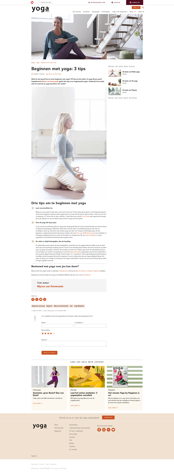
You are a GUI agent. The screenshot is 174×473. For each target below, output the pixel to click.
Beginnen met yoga (38, 306)
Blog (38, 62)
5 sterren (54, 333)
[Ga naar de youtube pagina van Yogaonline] (113, 430)
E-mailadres (79, 322)
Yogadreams (63, 271)
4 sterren (51, 333)
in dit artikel (86, 216)
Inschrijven (108, 417)
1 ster (43, 333)
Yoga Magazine (79, 306)
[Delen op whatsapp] (44, 299)
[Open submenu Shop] (135, 11)
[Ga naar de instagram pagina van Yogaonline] (104, 430)
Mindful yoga (88, 233)
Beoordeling (46, 330)
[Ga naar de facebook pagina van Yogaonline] (99, 430)
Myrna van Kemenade (54, 74)
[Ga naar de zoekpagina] (143, 7)
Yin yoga (79, 233)
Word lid (136, 7)
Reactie (44, 340)
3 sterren (48, 333)
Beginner (49, 306)
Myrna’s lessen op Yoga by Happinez (88, 271)
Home (33, 62)
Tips (71, 306)
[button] (134, 2)
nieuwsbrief (86, 275)
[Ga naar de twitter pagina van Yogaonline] (108, 430)
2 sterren (45, 333)
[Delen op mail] (40, 299)
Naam (44, 322)
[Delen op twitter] (36, 299)
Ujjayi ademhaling (76, 252)
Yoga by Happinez (91, 235)
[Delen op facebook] (33, 299)
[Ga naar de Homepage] (40, 9)
